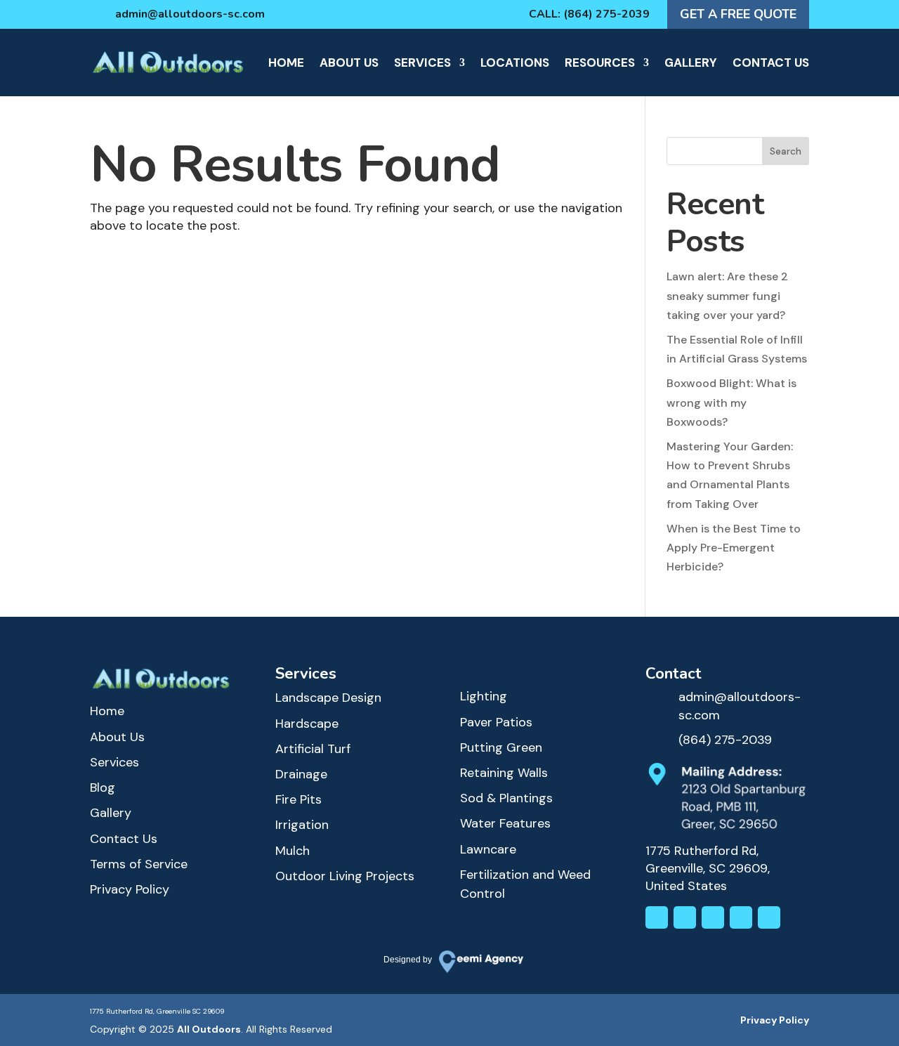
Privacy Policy (129, 889)
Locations (514, 62)
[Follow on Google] (769, 917)
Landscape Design (328, 697)
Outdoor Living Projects (344, 876)
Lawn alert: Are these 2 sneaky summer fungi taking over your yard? (727, 295)
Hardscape (307, 723)
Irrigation (302, 824)
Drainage (301, 774)
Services (422, 62)
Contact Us (771, 62)
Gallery (690, 62)
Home (286, 62)
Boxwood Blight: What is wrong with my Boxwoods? (731, 402)
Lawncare (488, 849)
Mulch (292, 850)
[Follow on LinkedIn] (713, 917)
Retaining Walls (504, 772)
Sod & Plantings (506, 798)
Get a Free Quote (738, 14)
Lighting (483, 696)
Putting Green (501, 747)
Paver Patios (496, 722)
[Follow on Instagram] (656, 917)
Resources (600, 62)
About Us (349, 62)
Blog (102, 787)
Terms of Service (139, 864)
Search (785, 151)
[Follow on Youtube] (741, 917)
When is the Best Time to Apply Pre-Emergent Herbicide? (734, 547)
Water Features (505, 823)
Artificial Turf (312, 748)
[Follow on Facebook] (685, 917)
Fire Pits (298, 799)
